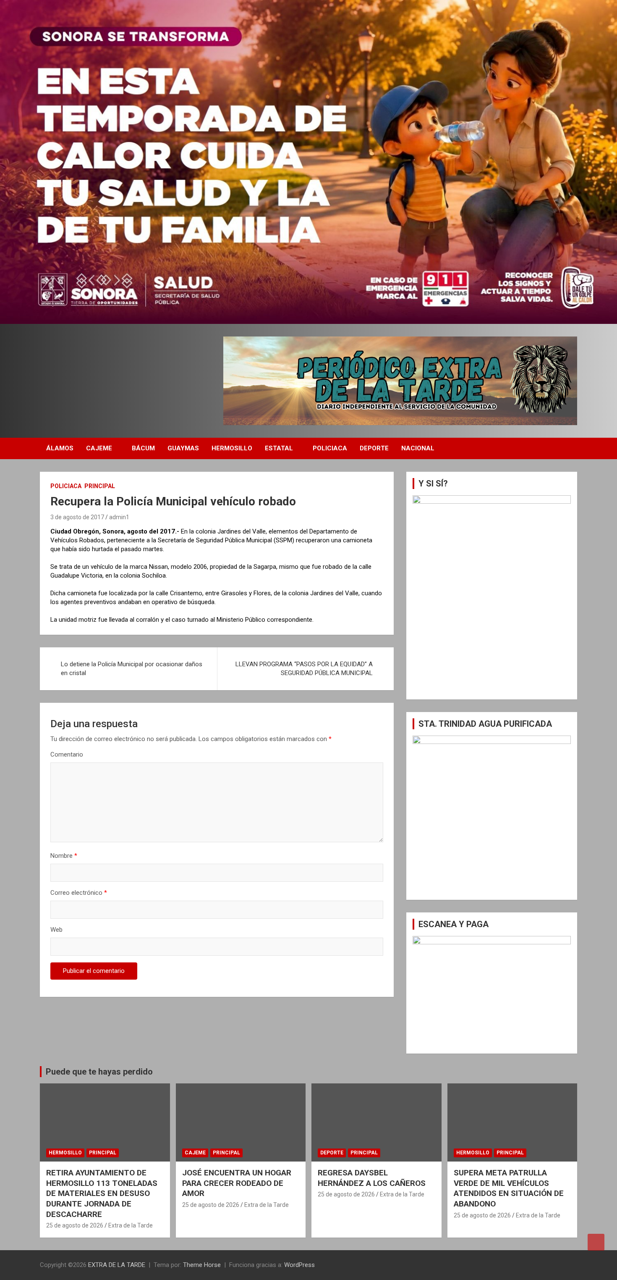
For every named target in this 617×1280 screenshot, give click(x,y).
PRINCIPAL (99, 486)
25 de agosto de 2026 (74, 1225)
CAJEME (99, 448)
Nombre (63, 855)
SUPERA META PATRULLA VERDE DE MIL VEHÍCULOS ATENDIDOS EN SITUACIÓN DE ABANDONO (509, 1188)
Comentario (66, 754)
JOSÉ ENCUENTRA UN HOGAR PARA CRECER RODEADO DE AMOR (236, 1183)
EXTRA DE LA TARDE (116, 1265)
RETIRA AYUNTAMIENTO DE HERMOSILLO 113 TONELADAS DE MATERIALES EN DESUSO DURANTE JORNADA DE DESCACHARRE (101, 1193)
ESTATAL (279, 448)
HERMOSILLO (232, 448)
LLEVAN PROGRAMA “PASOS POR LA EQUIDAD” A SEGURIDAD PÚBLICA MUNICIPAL (304, 668)
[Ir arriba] (596, 1242)
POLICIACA (330, 448)
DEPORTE (374, 448)
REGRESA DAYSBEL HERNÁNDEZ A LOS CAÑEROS (372, 1178)
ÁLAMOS (59, 448)
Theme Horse (202, 1265)
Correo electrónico (78, 892)
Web (56, 929)
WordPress (299, 1265)
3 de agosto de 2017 (77, 517)
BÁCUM (143, 448)
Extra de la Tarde (130, 1225)
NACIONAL (417, 448)
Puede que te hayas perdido (99, 1072)
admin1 (119, 517)
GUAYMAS (183, 448)
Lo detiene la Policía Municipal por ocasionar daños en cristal (131, 668)
